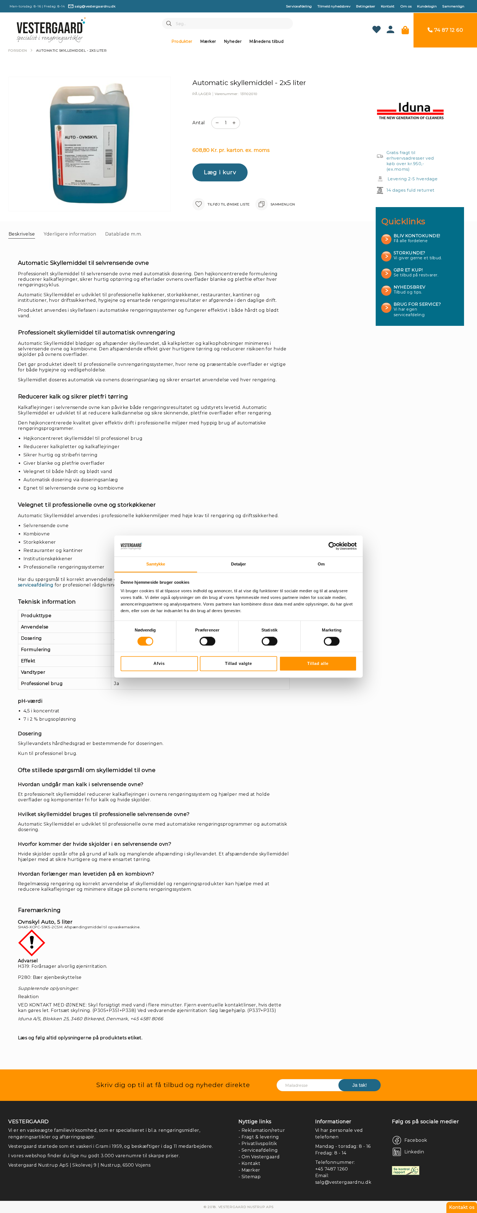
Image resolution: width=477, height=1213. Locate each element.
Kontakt (388, 6)
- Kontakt (249, 1163)
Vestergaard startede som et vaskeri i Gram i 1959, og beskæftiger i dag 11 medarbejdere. (110, 1146)
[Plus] (235, 126)
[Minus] (216, 126)
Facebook (415, 1140)
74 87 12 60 (448, 30)
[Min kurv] (405, 30)
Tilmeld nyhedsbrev (334, 6)
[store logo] (51, 30)
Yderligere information (70, 234)
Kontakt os (461, 1207)
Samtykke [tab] (155, 564)
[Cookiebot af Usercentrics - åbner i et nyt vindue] (332, 546)
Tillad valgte (238, 663)
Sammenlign (453, 6)
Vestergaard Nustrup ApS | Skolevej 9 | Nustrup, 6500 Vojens (79, 1165)
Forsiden (17, 50)
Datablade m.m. (123, 234)
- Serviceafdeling (258, 1150)
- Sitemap (250, 1176)
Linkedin (414, 1151)
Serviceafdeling (299, 6)
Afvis (159, 663)
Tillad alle (318, 663)
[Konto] (390, 31)
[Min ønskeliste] (376, 30)
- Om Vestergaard (259, 1156)
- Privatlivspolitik (258, 1143)
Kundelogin (427, 6)
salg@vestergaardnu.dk (343, 1182)
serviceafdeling (35, 585)
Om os (406, 6)
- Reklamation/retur (262, 1130)
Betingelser (365, 6)
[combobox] (227, 23)
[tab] (21, 234)
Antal (198, 122)
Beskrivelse (22, 234)
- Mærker (249, 1170)
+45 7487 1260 (331, 1169)
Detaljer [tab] (238, 564)
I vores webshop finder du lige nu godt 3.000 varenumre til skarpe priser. (94, 1155)
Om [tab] (321, 564)
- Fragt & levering (259, 1137)
